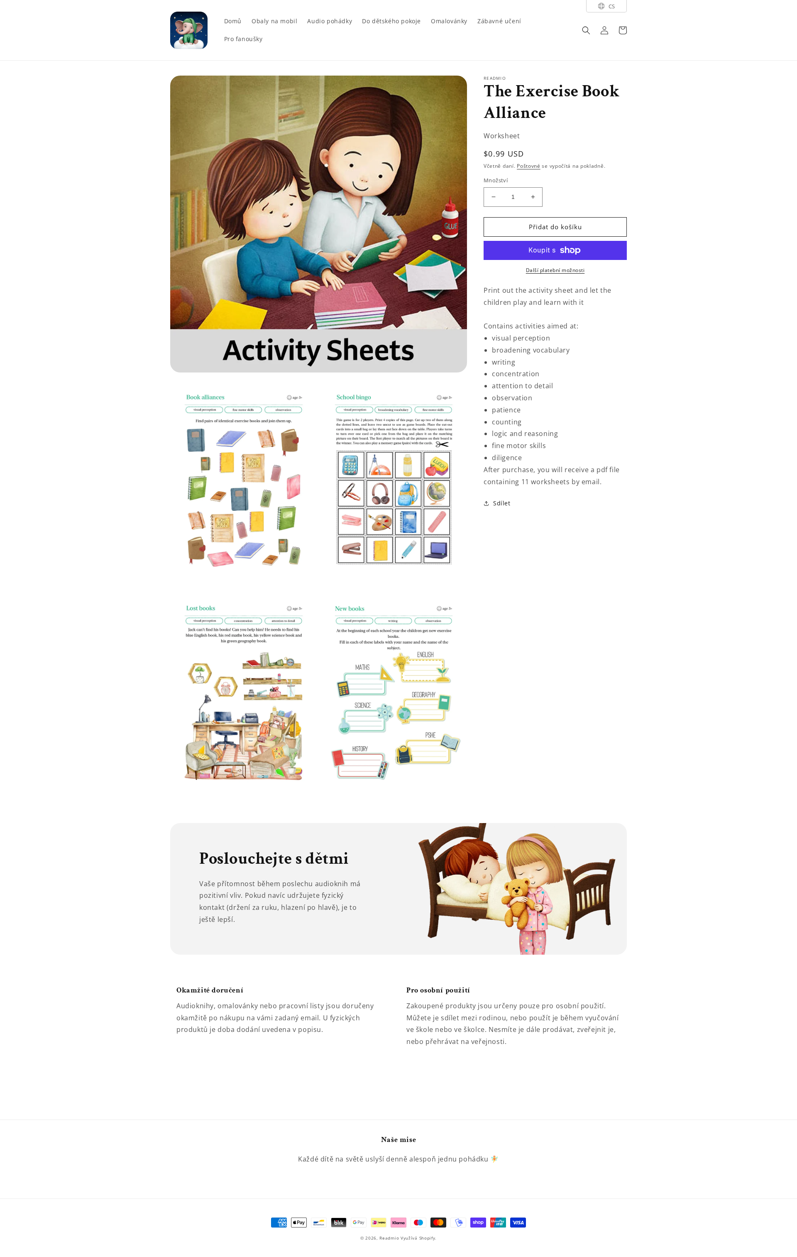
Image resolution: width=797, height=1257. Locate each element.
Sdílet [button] (502, 503)
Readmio (389, 1238)
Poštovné (528, 165)
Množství (496, 180)
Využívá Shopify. (419, 1238)
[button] (586, 30)
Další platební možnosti (555, 270)
